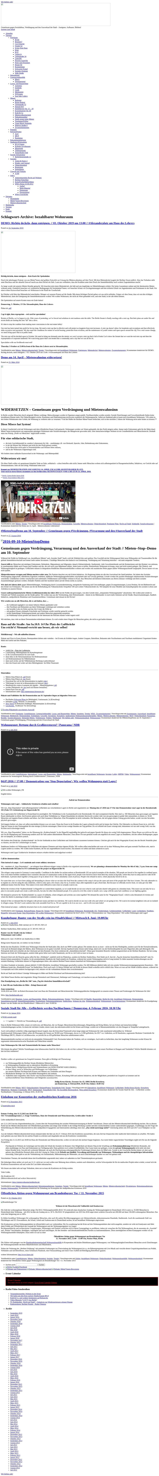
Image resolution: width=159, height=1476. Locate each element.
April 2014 (14, 1426)
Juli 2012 (13, 1470)
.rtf (55, 685)
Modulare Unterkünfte (18, 1090)
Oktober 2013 (15, 1439)
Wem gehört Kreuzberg (87, 1090)
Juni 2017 (13, 1347)
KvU (17, 52)
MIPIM (120, 774)
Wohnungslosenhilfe (119, 1259)
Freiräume (14, 38)
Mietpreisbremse (122, 716)
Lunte (15, 702)
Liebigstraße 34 (20, 56)
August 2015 (15, 1393)
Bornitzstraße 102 (90, 911)
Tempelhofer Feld (21, 153)
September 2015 (16, 1391)
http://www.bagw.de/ (25, 1255)
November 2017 (16, 1340)
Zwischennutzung (118, 1001)
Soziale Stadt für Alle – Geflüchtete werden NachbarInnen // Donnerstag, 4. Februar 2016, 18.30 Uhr (61, 1008)
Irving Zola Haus (21, 48)
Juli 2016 (13, 1370)
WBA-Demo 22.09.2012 (24, 184)
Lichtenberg (141, 911)
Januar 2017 (14, 1357)
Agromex (18, 86)
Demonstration (66, 524)
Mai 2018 (13, 1330)
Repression (19, 167)
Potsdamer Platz (113, 524)
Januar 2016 (14, 1382)
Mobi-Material (25, 188)
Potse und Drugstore (22, 63)
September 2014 (16, 1416)
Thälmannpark (20, 151)
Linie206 (18, 58)
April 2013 (14, 1451)
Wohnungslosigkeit (82, 718)
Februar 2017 (15, 1355)
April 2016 (14, 1376)
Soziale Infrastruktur (17, 155)
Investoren (52, 716)
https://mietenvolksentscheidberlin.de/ (26, 1182)
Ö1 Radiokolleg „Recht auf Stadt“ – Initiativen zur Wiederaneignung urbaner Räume (41, 1302)
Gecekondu (10, 706)
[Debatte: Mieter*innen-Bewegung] (65, 1269)
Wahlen (49, 718)
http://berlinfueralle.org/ (14, 995)
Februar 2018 (15, 1336)
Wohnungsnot (95, 718)
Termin (41, 350)
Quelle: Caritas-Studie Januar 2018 (13, 475)
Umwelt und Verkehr (18, 171)
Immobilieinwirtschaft (9, 1001)
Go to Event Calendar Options (45, 1283)
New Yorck (10, 704)
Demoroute (24, 190)
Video (126, 774)
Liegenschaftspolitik (17, 77)
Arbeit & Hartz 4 (21, 161)
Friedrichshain (103, 911)
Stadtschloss (67, 1001)
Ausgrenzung (132, 714)
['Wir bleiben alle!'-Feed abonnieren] (8, 1267)
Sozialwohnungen (146, 524)
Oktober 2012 (15, 1464)
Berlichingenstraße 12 (23, 157)
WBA (12, 176)
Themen (9, 35)
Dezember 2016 (16, 1359)
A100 (17, 174)
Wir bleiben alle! (7, 2)
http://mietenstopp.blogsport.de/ (32, 692)
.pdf (9, 308)
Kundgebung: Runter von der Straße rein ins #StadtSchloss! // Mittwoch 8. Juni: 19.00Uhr (54, 917)
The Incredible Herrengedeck (67, 1090)
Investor (108, 774)
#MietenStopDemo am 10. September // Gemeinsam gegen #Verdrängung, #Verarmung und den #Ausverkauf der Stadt (72, 530)
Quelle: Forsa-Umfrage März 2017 (13, 478)
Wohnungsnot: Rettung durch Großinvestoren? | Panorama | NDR (40, 724)
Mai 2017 (13, 1349)
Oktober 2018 (15, 1321)
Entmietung (35, 716)
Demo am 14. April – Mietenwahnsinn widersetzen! (31, 357)
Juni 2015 (13, 1397)
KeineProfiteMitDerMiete (24, 182)
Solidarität (135, 524)
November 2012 (16, 1462)
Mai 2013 (13, 1449)
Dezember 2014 (16, 1409)
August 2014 (15, 1418)
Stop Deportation (28, 913)
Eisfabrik (18, 88)
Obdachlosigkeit (21, 165)
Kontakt (9, 211)
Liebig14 (18, 54)
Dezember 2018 (16, 1319)
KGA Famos (19, 144)
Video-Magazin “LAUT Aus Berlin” (23, 1300)
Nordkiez (150, 911)
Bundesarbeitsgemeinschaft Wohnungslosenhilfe (44, 1242)
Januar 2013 (14, 1457)
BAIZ (17, 40)
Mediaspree (19, 92)
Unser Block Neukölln (23, 123)
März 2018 (14, 1334)
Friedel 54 (18, 46)
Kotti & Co (19, 113)
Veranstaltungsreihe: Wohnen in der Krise (25, 1294)
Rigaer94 (4, 913)
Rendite (4, 718)
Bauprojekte (97, 999)
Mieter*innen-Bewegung (19, 201)
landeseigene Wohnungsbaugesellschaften (81, 716)
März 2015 (14, 1403)
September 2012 (16, 1466)
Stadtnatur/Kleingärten (18, 142)
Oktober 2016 (15, 1363)
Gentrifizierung (29, 714)
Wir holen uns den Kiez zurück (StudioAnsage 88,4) (29, 1296)
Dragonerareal (20, 82)
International (14, 75)
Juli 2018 (13, 1328)
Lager (134, 911)
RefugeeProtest (15, 132)
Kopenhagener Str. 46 (23, 111)
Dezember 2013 (16, 1434)
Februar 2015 (15, 1405)
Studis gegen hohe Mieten (24, 119)
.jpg (24, 679)
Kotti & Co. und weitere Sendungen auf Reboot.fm (29, 1298)
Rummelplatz (20, 67)
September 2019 (16, 1313)
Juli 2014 (13, 1420)
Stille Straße (19, 73)
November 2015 (16, 1386)
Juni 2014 (13, 1422)
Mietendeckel (93, 350)
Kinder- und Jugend (22, 163)
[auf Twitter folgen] (14, 1267)
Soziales (13, 159)
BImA (17, 79)
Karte (8, 209)
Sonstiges (80, 714)
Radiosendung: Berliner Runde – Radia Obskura (28, 1304)
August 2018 (15, 1326)
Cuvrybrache (19, 44)
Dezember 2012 (16, 1460)
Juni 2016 (13, 1372)
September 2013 (16, 1441)
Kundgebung (40, 1001)
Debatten (9, 197)
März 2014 (14, 1428)
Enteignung (82, 350)
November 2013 (16, 1437)
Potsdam (13, 130)
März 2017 (14, 1353)
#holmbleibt (14, 199)
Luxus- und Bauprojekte (19, 84)
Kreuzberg (61, 716)
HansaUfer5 (19, 107)
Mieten (12, 98)
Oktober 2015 (15, 1388)
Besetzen (19, 999)
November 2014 (16, 1411)
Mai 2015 (13, 1399)
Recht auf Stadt (125, 524)
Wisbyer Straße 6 (21, 125)
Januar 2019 (14, 1317)
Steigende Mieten (28, 718)
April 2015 (14, 1401)
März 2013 (14, 1453)
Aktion (77, 1259)
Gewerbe (76, 524)
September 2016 (16, 1365)
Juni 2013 (13, 1447)
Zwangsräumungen (22, 128)
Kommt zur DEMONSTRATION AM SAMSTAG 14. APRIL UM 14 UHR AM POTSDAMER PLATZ (42, 469)
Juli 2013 (13, 1445)
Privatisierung (131, 1186)
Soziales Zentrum (21, 71)
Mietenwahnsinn (104, 350)
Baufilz (89, 999)
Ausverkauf (141, 714)
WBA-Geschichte (21, 194)
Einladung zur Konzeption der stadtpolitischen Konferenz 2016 (38, 1096)
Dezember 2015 (16, 1384)
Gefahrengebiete (115, 911)
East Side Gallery (21, 96)
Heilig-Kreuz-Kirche (132, 1088)
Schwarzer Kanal (21, 69)
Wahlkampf (56, 718)
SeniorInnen (19, 169)
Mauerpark (19, 148)
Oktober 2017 (15, 1342)
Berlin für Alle (108, 999)
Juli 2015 (13, 1395)
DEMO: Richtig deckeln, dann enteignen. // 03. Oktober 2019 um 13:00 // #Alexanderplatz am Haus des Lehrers (67, 223)
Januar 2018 (14, 1338)
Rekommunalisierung (18, 140)
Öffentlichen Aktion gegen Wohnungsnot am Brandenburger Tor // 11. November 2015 (52, 1193)
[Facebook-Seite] (22, 1267)
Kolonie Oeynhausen (22, 146)
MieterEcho (5, 1090)
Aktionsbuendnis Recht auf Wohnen (28, 178)
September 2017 (16, 1345)
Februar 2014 (15, 1430)
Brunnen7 (18, 42)
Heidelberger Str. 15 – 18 (24, 109)
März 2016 (14, 1378)
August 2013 (15, 1443)
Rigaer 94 (18, 65)
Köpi (17, 50)
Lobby (114, 774)
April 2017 (14, 1351)
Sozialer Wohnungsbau (9, 1188)
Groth (17, 90)
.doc (45, 681)
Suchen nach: (10, 1265)
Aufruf (22, 186)
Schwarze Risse (20, 699)
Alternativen (91, 1088)
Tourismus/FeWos (21, 121)
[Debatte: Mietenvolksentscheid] (39, 1269)
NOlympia (19, 94)
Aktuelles (9, 33)
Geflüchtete (126, 911)
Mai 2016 (13, 1374)
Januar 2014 (14, 1432)
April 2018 (14, 1332)
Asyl (16, 134)
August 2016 (15, 1368)
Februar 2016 (15, 1380)
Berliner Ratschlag (22, 180)
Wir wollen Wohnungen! (45, 913)
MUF (17, 136)
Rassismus (19, 138)
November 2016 (16, 1361)
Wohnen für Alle (79, 1001)
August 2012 (15, 1468)
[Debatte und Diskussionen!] (16, 1269)
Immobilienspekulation (26, 1001)
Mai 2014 (13, 1424)
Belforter (18, 100)
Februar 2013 (15, 1455)
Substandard (37, 1090)
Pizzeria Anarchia (21, 61)
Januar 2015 (14, 1407)
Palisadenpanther (21, 117)
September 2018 (16, 1324)
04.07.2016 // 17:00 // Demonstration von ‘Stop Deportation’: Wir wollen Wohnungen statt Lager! (59, 781)
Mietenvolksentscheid (23, 115)
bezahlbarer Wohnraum (68, 350)
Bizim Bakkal (20, 102)
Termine (9, 207)
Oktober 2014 (15, 1414)
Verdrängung (40, 718)
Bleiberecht (14, 716)
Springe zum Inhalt (8, 29)
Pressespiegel (24, 192)
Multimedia (10, 205)
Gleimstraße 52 (20, 105)
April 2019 (14, 1315)
